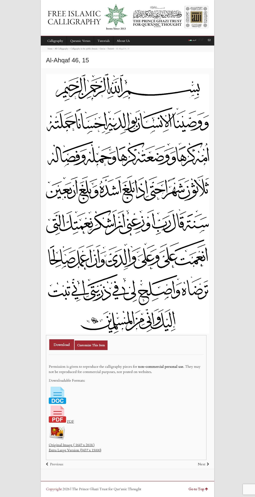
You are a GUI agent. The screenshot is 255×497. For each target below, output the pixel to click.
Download (62, 344)
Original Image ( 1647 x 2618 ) (72, 445)
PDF (70, 421)
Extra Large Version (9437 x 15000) (75, 450)
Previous (56, 464)
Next (201, 464)
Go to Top (196, 489)
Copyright (54, 489)
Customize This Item (91, 345)
